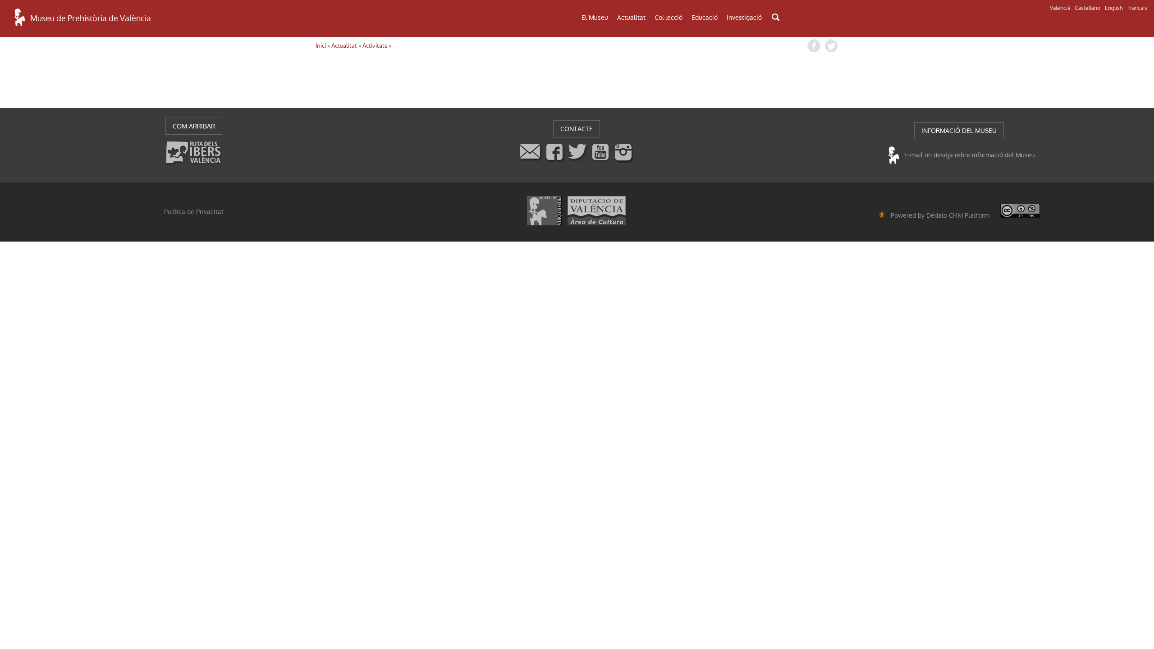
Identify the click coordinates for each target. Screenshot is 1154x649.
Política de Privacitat (194, 211)
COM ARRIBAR (194, 126)
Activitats (374, 46)
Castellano (1087, 8)
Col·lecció (668, 17)
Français (1137, 8)
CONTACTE (576, 128)
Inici (321, 46)
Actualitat (631, 17)
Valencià (1060, 8)
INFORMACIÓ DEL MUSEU (959, 130)
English (1114, 8)
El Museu (595, 17)
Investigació (744, 17)
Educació (704, 17)
